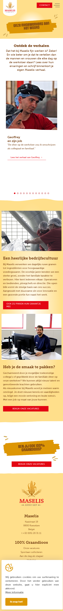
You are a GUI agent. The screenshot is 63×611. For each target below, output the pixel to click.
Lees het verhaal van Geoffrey (25, 157)
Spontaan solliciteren (31, 552)
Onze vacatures (31, 548)
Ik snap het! (16, 601)
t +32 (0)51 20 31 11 (31, 533)
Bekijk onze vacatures (26, 408)
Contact (44, 5)
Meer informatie (14, 592)
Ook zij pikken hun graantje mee (23, 305)
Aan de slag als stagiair (31, 556)
